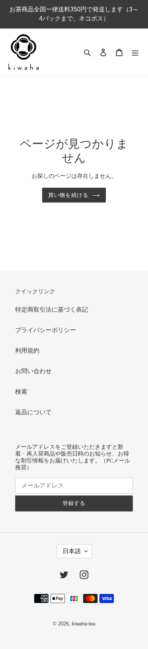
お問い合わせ (33, 371)
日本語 (72, 551)
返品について (33, 412)
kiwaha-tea (83, 624)
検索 (21, 391)
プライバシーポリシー (45, 330)
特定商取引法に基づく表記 (51, 309)
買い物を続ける (68, 195)
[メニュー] (135, 52)
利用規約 (27, 350)
